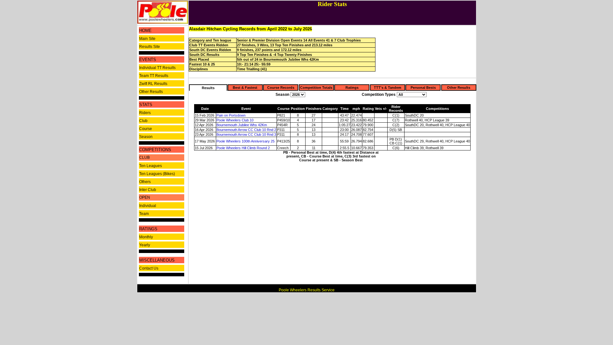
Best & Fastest (245, 87)
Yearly (144, 245)
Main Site (147, 38)
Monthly (146, 237)
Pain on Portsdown (231, 115)
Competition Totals (316, 87)
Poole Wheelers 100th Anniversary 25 (245, 141)
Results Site (149, 46)
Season (146, 136)
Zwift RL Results (153, 83)
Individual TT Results (157, 67)
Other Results (151, 91)
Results (208, 88)
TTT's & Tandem (387, 87)
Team (144, 213)
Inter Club (147, 190)
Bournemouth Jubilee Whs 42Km (241, 125)
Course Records (280, 87)
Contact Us (148, 268)
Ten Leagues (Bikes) (157, 174)
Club (143, 121)
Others (145, 182)
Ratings (352, 87)
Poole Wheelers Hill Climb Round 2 (243, 148)
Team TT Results (153, 75)
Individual (147, 205)
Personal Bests (423, 87)
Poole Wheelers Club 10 (235, 120)
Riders (145, 113)
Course (145, 128)
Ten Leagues (150, 166)
